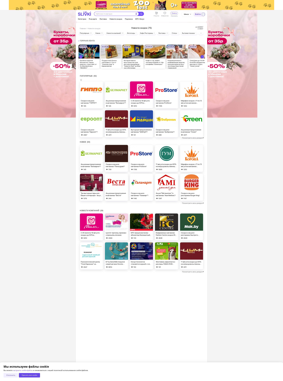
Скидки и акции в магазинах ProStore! (164, 102)
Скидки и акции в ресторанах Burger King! (190, 194)
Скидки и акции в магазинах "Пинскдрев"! (115, 165)
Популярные (86, 33)
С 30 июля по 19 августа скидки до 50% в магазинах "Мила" (140, 103)
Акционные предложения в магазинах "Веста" (116, 194)
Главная (83, 28)
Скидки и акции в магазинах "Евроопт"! (89, 131)
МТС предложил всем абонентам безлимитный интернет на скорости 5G (140, 235)
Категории (82, 19)
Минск (186, 14)
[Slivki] (84, 14)
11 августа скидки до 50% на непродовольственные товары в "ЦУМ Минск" (116, 132)
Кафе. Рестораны (147, 33)
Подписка (129, 19)
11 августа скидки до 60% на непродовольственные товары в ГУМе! (166, 166)
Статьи (175, 33)
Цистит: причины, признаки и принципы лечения (116, 234)
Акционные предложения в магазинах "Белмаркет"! (116, 102)
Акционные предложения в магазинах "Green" (191, 131)
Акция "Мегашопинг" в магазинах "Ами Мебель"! (166, 194)
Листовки (103, 19)
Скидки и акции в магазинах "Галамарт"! (139, 194)
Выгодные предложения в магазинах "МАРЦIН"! (141, 131)
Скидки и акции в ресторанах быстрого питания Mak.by (189, 235)
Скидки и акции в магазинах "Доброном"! (165, 131)
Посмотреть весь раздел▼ (193, 138)
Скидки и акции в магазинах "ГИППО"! (89, 102)
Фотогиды (132, 33)
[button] (80, 56)
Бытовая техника (189, 33)
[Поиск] (141, 14)
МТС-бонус (139, 19)
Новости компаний (115, 33)
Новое (99, 33)
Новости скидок (116, 19)
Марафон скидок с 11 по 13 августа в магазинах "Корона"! (191, 103)
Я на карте (93, 19)
